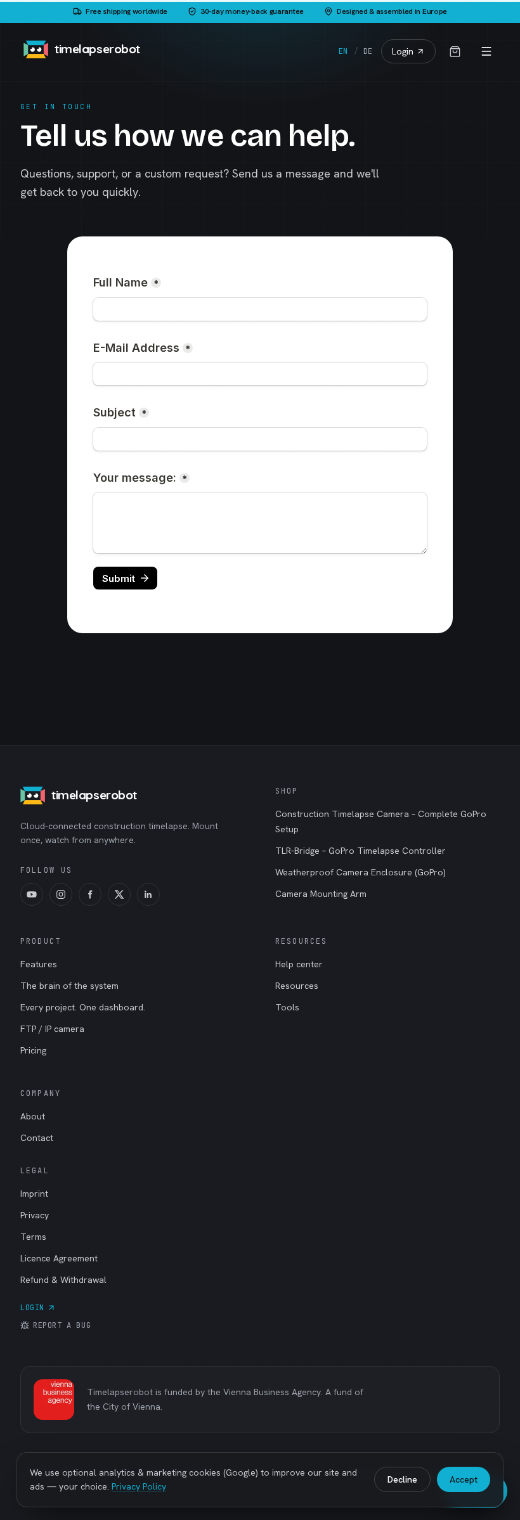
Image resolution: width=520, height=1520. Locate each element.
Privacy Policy (139, 1486)
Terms (33, 1236)
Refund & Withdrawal (63, 1279)
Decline (402, 1479)
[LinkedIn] (148, 894)
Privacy (34, 1215)
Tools (287, 1007)
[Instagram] (60, 894)
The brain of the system (69, 985)
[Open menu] (486, 51)
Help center (299, 964)
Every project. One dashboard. (82, 1007)
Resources (296, 985)
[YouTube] (31, 894)
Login (402, 51)
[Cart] (454, 51)
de (367, 51)
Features (38, 964)
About (32, 1116)
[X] (119, 894)
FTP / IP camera (52, 1028)
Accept (464, 1479)
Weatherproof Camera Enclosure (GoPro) (360, 872)
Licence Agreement (59, 1258)
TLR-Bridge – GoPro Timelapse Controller (360, 850)
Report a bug (62, 1325)
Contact (36, 1137)
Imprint (34, 1193)
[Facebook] (90, 894)
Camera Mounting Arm (321, 893)
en (343, 51)
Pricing (33, 1050)
